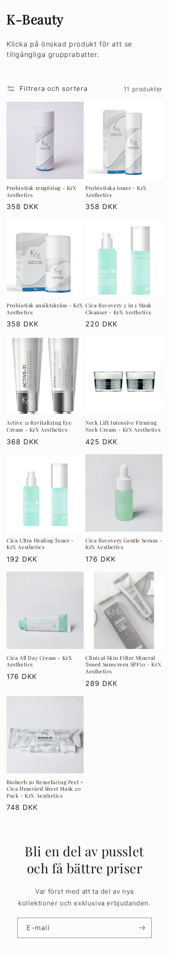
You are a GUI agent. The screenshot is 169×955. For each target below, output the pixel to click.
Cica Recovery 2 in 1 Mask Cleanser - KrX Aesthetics (118, 309)
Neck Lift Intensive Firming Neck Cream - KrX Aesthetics (122, 426)
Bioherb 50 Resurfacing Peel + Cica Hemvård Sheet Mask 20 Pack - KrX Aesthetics (44, 789)
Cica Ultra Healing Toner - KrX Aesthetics (40, 544)
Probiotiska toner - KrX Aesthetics (116, 191)
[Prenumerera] (141, 928)
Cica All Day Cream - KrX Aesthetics (39, 661)
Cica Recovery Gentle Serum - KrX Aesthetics (123, 544)
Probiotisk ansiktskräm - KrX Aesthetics (44, 309)
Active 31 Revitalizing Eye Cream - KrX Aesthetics (39, 426)
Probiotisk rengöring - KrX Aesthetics (41, 191)
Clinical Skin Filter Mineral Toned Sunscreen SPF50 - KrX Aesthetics (123, 665)
